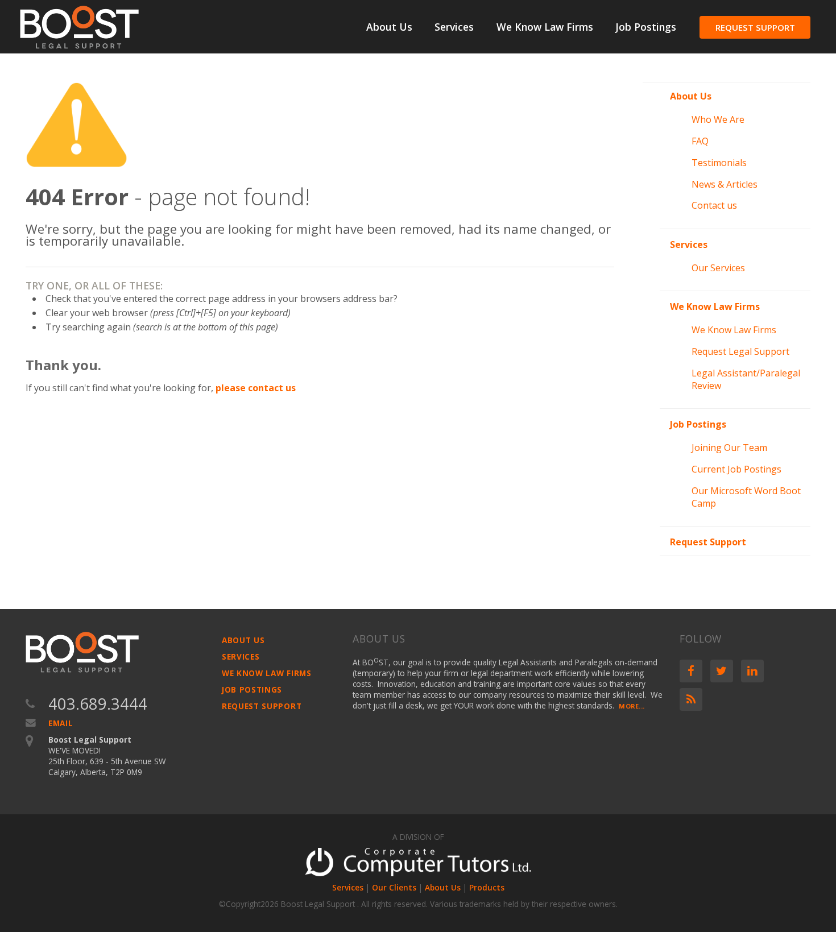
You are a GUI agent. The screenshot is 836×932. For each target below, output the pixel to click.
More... (632, 706)
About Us (389, 27)
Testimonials (719, 162)
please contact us (256, 388)
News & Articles (725, 184)
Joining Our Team (729, 447)
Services (454, 27)
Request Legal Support (740, 351)
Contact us (714, 205)
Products (486, 887)
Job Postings (645, 27)
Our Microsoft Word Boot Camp (746, 497)
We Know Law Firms (544, 27)
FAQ (700, 141)
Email (60, 723)
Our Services (718, 268)
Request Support (755, 27)
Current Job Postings (736, 469)
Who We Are (718, 119)
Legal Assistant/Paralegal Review (746, 379)
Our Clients (394, 887)
